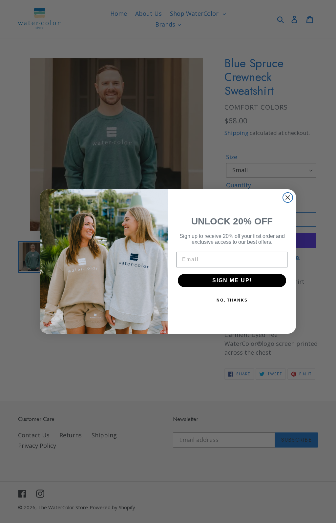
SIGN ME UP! (232, 280)
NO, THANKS (232, 300)
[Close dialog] (288, 197)
